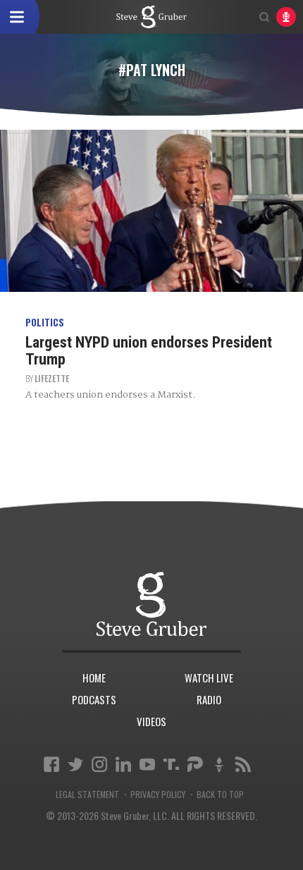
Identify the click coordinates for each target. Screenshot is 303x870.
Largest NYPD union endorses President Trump (148, 350)
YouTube (147, 764)
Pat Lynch (151, 17)
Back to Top (220, 794)
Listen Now (286, 17)
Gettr (219, 764)
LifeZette (52, 378)
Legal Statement (87, 794)
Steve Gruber (151, 604)
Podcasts (94, 699)
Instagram (99, 764)
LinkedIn (123, 764)
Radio (209, 699)
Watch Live (209, 677)
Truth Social (171, 764)
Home (94, 677)
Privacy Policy (157, 794)
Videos (151, 721)
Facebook (51, 764)
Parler (195, 764)
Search (264, 17)
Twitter (75, 764)
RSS (243, 764)
